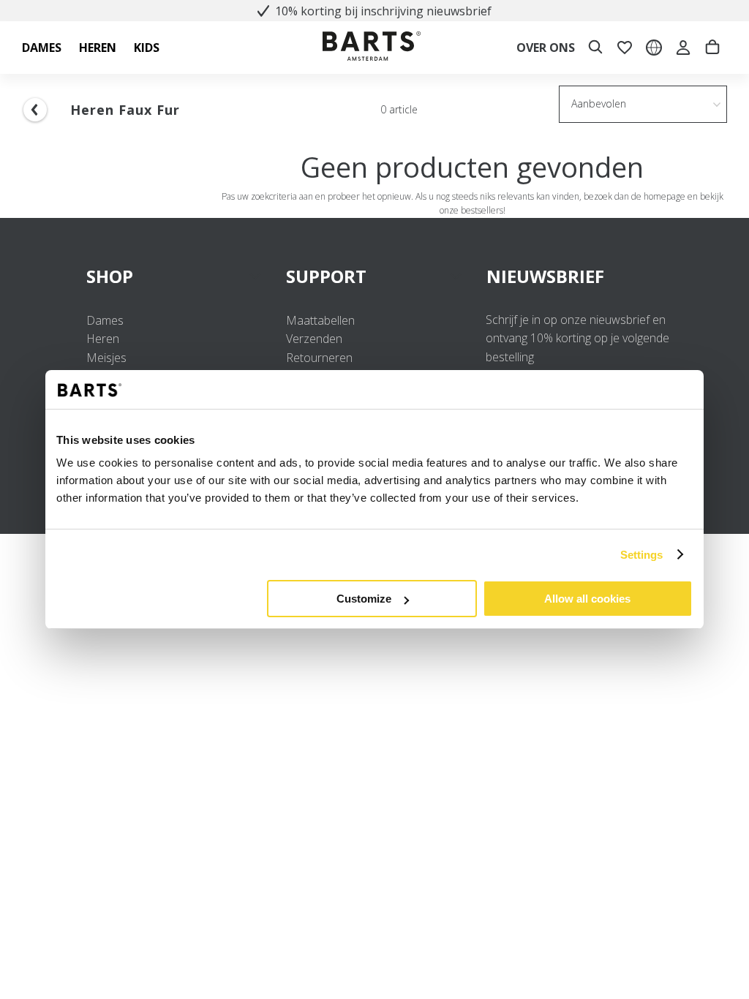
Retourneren (319, 358)
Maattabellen (320, 320)
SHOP (109, 276)
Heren (102, 339)
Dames (105, 320)
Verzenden (314, 339)
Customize (363, 598)
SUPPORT (326, 276)
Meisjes (106, 358)
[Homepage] (372, 47)
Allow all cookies (587, 598)
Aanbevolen (598, 103)
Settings (641, 554)
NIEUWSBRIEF (545, 276)
